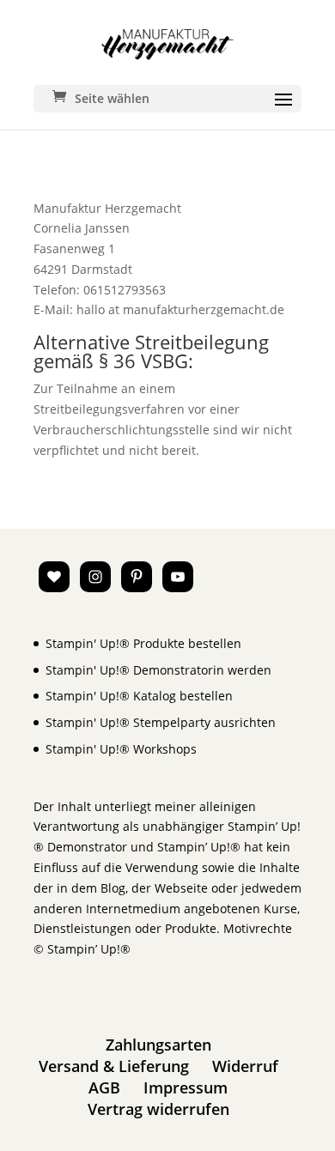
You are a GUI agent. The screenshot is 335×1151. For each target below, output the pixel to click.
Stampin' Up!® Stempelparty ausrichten (161, 722)
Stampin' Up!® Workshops (121, 749)
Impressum (185, 1087)
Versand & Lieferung (114, 1066)
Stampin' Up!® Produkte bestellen (143, 643)
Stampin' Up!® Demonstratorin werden (158, 670)
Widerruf (245, 1066)
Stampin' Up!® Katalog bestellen (139, 696)
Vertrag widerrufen (158, 1109)
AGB (104, 1087)
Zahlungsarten (158, 1044)
